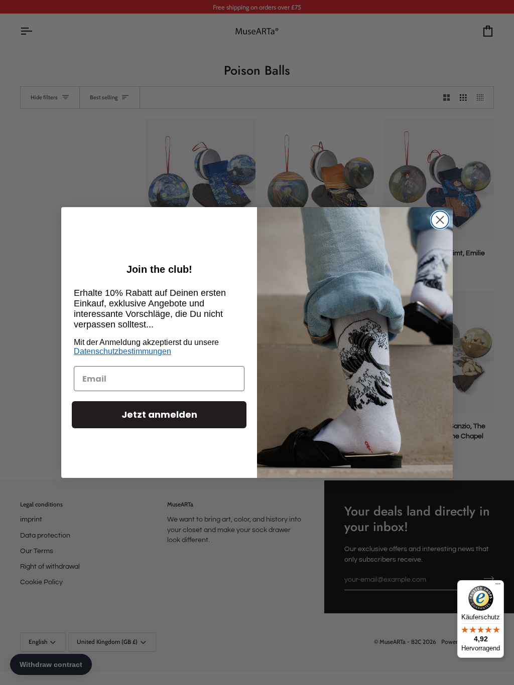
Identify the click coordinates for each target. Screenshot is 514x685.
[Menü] (498, 586)
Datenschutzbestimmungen (122, 351)
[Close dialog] (440, 220)
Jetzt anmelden (159, 414)
